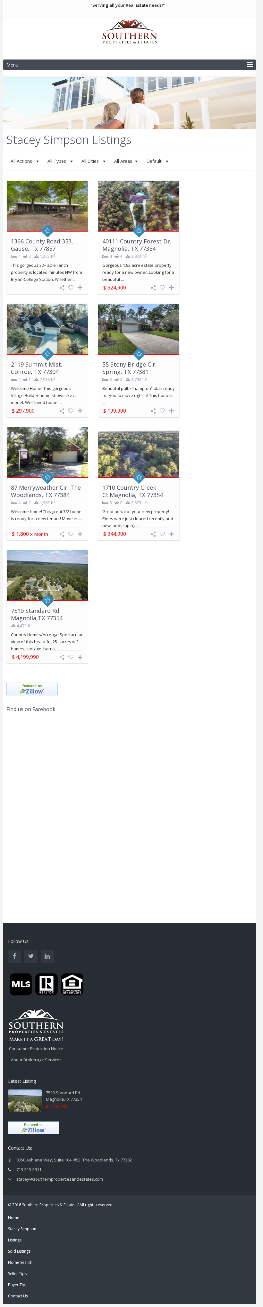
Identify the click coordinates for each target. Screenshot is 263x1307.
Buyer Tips (17, 1284)
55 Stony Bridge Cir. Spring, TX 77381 (129, 368)
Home (13, 1217)
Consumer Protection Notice (36, 1048)
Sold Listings (19, 1251)
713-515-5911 (28, 1169)
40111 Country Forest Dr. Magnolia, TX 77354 (136, 244)
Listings (14, 1240)
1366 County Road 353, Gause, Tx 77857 (42, 244)
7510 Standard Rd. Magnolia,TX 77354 (37, 614)
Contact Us (18, 1296)
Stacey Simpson (22, 1229)
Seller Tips (17, 1273)
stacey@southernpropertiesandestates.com (59, 1179)
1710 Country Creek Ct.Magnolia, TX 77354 (132, 491)
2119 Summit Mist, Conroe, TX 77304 (37, 368)
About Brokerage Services (36, 1060)
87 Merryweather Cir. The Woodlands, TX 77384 (46, 491)
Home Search (20, 1262)
